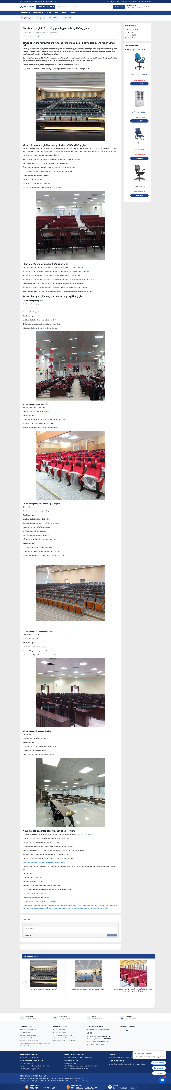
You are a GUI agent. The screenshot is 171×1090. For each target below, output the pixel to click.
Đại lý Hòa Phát (67, 18)
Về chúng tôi (111, 1)
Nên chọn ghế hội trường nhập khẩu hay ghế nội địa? (88, 989)
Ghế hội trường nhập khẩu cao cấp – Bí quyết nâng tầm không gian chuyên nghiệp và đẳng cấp (133, 990)
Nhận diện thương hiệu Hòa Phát (29, 1035)
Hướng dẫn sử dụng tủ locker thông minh (98, 1029)
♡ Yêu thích (147, 7)
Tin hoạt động (41, 18)
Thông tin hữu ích (53, 18)
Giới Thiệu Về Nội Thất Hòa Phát (29, 1038)
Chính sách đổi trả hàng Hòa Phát (62, 1035)
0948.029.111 (29, 1060)
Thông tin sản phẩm (27, 18)
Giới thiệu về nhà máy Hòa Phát (29, 1029)
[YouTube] (127, 1030)
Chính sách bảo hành (59, 1029)
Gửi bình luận (112, 935)
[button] (25, 981)
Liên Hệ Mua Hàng (25, 1032)
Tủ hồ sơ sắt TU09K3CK (139, 112)
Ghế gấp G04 (139, 149)
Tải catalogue (132, 1)
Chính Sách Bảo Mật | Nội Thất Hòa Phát (64, 1041)
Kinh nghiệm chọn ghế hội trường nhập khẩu (43, 989)
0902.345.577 (91, 1088)
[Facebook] (122, 1030)
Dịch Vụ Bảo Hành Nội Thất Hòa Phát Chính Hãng (67, 1038)
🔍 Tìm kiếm (119, 7)
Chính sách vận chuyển (59, 1032)
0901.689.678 (73, 1060)
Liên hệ (72, 13)
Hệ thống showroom (145, 1)
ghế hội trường (35, 155)
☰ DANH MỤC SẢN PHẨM (46, 7)
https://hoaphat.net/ (42, 897)
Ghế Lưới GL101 (139, 186)
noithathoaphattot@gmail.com (78, 1069)
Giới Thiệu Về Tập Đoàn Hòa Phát (29, 1041)
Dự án (118, 1)
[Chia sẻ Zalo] (34, 36)
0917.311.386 (38, 1060)
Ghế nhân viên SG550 (139, 75)
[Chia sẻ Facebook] (30, 36)
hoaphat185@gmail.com (97, 1044)
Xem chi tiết (139, 84)
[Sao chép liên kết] (38, 36)
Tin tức (124, 1)
